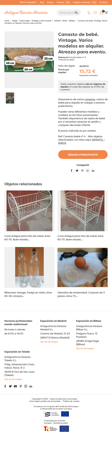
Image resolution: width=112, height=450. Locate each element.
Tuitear (77, 170)
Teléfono (89, 12)
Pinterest (82, 170)
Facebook (5, 386)
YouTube (15, 386)
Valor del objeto (66, 65)
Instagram (26, 386)
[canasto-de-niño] (9, 98)
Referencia (63, 57)
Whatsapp (88, 170)
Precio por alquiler (63, 71)
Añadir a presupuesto (83, 154)
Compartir (71, 170)
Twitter (10, 386)
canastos (89, 99)
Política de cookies (71, 401)
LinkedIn (31, 386)
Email (95, 12)
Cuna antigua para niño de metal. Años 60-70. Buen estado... (27, 237)
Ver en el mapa (49, 341)
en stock (70, 59)
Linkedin (93, 170)
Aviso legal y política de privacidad (44, 401)
